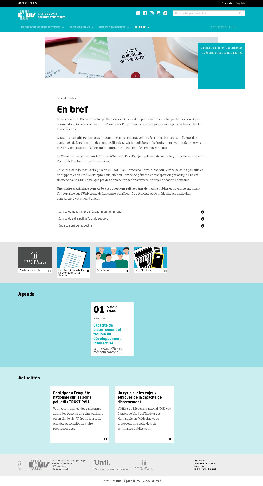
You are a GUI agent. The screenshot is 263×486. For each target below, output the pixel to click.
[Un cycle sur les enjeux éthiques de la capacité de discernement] (170, 439)
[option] (112, 329)
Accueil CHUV (27, 3)
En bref (140, 27)
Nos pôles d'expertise (146, 270)
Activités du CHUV (223, 27)
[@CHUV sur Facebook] (145, 13)
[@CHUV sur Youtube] (158, 13)
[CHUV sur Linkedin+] (138, 13)
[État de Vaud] (19, 465)
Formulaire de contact (204, 463)
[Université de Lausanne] (111, 462)
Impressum (199, 466)
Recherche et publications (41, 27)
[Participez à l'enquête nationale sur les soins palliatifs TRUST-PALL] (105, 439)
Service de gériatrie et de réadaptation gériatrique (89, 211)
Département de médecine (75, 225)
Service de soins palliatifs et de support (83, 218)
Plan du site (199, 461)
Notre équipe (103, 270)
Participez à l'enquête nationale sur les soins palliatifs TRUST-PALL (72, 397)
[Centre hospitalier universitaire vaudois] (39, 465)
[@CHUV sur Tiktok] (164, 13)
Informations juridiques (205, 469)
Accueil (61, 98)
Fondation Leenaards (174, 180)
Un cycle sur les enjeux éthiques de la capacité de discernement (140, 397)
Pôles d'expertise (112, 27)
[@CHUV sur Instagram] (152, 13)
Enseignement (80, 27)
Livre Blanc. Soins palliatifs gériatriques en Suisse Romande (71, 272)
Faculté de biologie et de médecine (111, 469)
